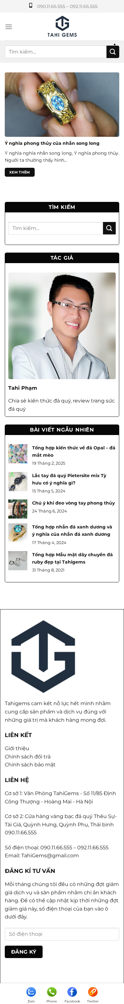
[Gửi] (113, 52)
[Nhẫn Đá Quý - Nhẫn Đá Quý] (62, 27)
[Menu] (8, 26)
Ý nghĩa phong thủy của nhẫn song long (52, 143)
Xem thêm (19, 172)
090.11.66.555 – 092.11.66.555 (67, 6)
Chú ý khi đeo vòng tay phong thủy (73, 503)
